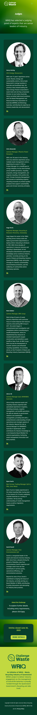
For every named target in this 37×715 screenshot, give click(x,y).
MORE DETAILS (18, 637)
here (23, 612)
